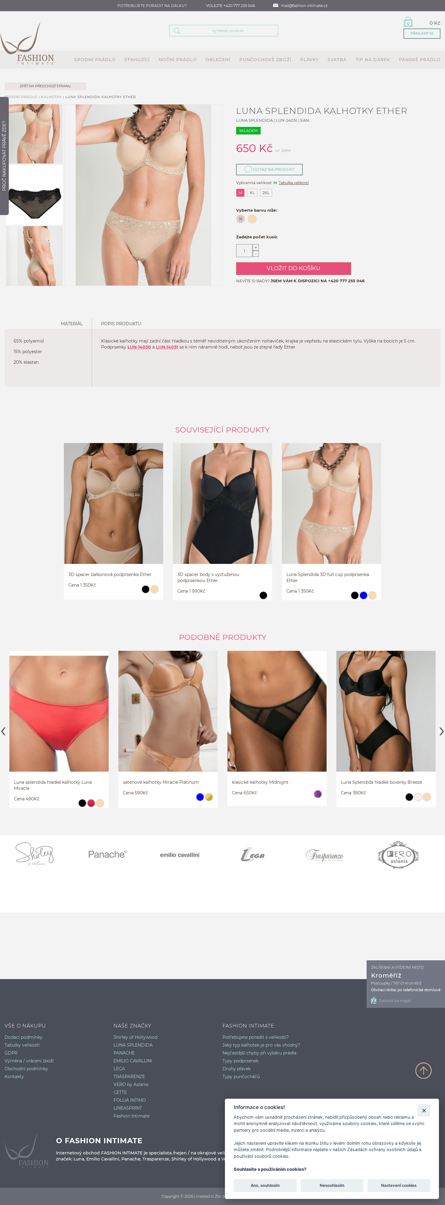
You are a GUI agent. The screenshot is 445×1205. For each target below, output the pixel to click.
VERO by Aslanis (131, 1084)
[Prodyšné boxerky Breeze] (386, 717)
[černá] (145, 592)
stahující (137, 59)
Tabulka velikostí (294, 182)
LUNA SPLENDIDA (133, 1045)
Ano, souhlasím (265, 1185)
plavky (309, 59)
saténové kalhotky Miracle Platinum (161, 782)
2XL (266, 192)
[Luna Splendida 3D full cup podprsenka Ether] (331, 509)
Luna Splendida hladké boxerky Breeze (381, 782)
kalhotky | (53, 97)
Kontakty (14, 1076)
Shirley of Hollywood (135, 1037)
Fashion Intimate (132, 1116)
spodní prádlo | (23, 97)
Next (442, 729)
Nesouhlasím (331, 1185)
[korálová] (91, 806)
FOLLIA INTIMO (130, 1100)
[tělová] (154, 592)
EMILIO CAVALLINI (133, 1061)
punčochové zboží (265, 59)
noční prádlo (178, 59)
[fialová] (317, 796)
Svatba (337, 59)
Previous (3, 729)
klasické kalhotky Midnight (260, 782)
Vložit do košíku (293, 268)
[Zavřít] (424, 1110)
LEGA (119, 1068)
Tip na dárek (373, 59)
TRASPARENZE (129, 1076)
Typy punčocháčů (241, 1076)
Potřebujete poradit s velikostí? (255, 1037)
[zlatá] (208, 800)
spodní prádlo (95, 59)
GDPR (11, 1053)
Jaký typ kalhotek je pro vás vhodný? (261, 1045)
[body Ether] (222, 509)
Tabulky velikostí (22, 1045)
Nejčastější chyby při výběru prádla (259, 1053)
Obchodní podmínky (26, 1068)
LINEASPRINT (128, 1108)
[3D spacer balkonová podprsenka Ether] (113, 509)
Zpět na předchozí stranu (45, 86)
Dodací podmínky (23, 1037)
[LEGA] (258, 855)
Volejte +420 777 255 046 (230, 5)
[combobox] (231, 30)
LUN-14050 (139, 347)
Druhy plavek (236, 1068)
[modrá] (363, 598)
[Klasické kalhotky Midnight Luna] (277, 717)
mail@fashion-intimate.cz (304, 5)
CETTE (120, 1092)
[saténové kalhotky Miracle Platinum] (168, 717)
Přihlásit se (421, 33)
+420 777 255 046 (346, 280)
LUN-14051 (167, 347)
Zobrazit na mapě (394, 1000)
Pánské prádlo (419, 59)
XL (252, 192)
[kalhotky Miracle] (59, 717)
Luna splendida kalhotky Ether (100, 97)
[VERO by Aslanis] (404, 855)
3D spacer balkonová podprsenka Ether (109, 574)
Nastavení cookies (399, 1185)
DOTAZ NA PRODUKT (273, 169)
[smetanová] (418, 800)
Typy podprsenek (240, 1061)
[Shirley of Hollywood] (41, 855)
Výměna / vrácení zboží (29, 1061)
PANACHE (124, 1053)
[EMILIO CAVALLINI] (186, 855)
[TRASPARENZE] (331, 855)
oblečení (218, 59)
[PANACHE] (113, 855)
